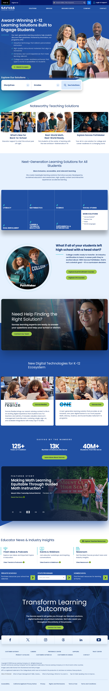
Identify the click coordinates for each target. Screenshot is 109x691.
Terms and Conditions (88, 684)
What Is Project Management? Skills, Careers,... (27, 674)
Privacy (42, 684)
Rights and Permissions (57, 684)
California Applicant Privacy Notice (25, 684)
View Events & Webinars (49, 562)
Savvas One (88, 219)
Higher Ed (15, 3)
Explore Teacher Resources (95, 541)
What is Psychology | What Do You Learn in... (55, 674)
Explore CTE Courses (76, 278)
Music (86, 222)
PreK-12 (5, 3)
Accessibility (5, 684)
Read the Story (17, 497)
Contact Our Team (21, 334)
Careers (33, 652)
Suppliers (76, 652)
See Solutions (74, 85)
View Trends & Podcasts (12, 562)
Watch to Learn (22, 67)
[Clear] (54, 3)
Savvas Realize (41, 404)
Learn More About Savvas (55, 457)
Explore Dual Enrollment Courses (81, 272)
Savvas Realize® (89, 217)
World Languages (90, 224)
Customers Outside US (44, 655)
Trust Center (97, 652)
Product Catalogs (22, 655)
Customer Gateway (12, 652)
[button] (12, 512)
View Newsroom (82, 562)
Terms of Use (73, 684)
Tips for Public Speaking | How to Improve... (82, 674)
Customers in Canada (65, 655)
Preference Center (54, 652)
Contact (86, 655)
